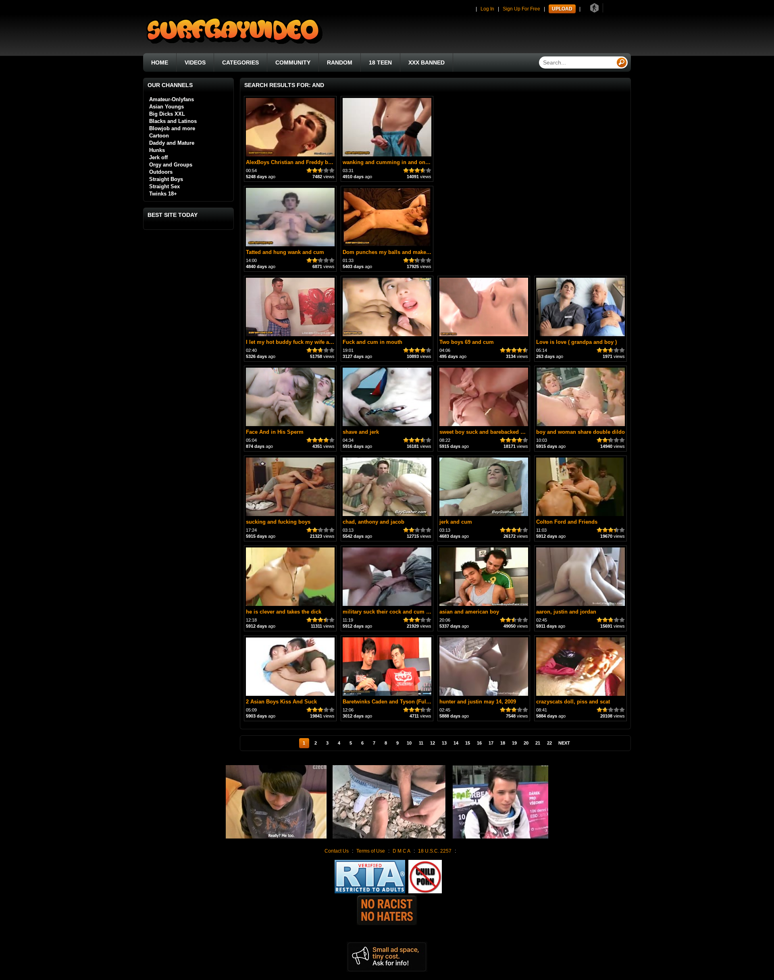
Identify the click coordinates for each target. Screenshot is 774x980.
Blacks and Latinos (173, 121)
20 (526, 743)
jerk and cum (455, 522)
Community (292, 62)
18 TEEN (380, 62)
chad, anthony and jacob (373, 522)
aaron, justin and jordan (566, 612)
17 (491, 743)
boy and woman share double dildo (580, 432)
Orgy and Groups (170, 165)
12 (432, 743)
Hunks (157, 150)
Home (159, 62)
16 (479, 743)
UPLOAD (562, 9)
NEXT (564, 743)
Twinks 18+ (163, 194)
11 (421, 743)
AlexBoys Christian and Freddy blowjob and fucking (311, 162)
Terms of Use (370, 851)
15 (467, 743)
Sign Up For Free (521, 9)
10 (409, 743)
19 (514, 743)
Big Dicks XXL (167, 114)
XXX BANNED (426, 62)
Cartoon (159, 136)
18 (502, 743)
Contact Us (337, 851)
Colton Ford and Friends (566, 522)
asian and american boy (469, 612)
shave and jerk (361, 432)
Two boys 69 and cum (466, 342)
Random (339, 62)
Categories (240, 62)
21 (537, 743)
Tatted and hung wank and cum (285, 252)
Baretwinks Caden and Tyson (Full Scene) (394, 702)
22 (549, 743)
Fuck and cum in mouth (372, 342)
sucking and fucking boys (278, 522)
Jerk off (158, 157)
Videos (195, 62)
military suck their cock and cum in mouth (396, 612)
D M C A (401, 851)
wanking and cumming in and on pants (392, 162)
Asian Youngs (166, 107)
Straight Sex (164, 186)
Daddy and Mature (171, 143)
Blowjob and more (172, 128)
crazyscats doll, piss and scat (573, 702)
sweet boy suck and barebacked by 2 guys (492, 432)
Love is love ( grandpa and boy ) (576, 342)
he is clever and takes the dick (283, 612)
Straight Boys (166, 179)
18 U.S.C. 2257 (435, 851)
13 (444, 743)
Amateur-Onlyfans (171, 99)
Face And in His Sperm (275, 432)
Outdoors (161, 172)
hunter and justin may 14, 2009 (477, 702)
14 (456, 743)
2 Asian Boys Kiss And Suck (281, 702)
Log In (487, 9)
